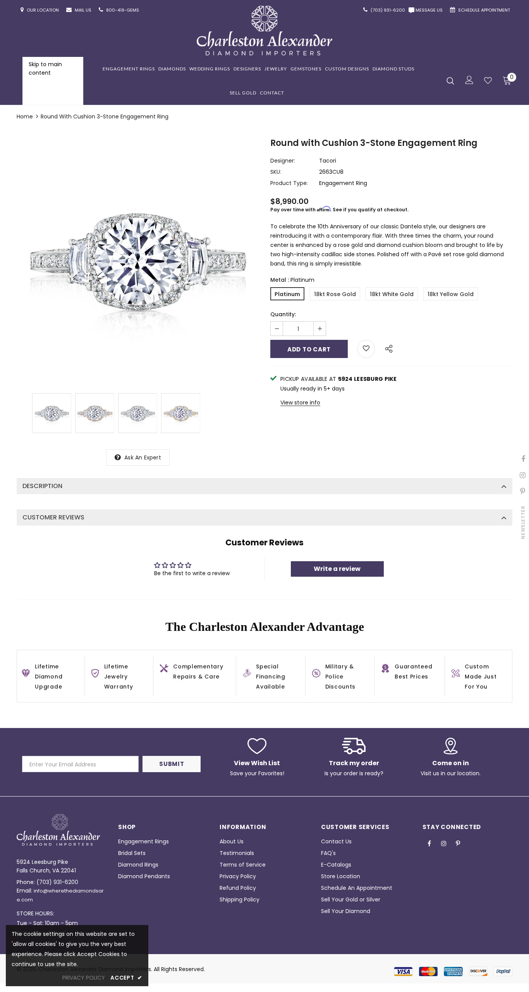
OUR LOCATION (43, 10)
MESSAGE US (430, 10)
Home (25, 116)
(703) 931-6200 (57, 882)
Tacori (327, 160)
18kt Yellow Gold (451, 294)
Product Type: (289, 183)
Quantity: (283, 314)
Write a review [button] (337, 568)
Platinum (287, 294)
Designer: (282, 160)
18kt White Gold (392, 294)
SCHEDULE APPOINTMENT (484, 10)
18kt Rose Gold (335, 294)
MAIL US (84, 10)
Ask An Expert (142, 457)
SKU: (275, 172)
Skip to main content (45, 68)
